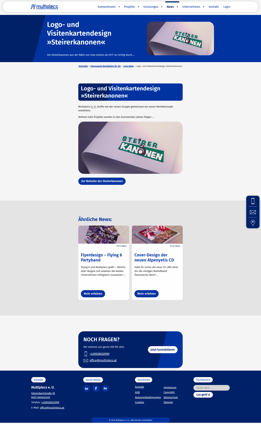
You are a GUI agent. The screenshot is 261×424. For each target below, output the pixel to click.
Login (226, 7)
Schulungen (150, 7)
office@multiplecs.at (52, 407)
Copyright (169, 392)
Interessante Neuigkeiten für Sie (105, 66)
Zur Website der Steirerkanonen (102, 181)
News (170, 7)
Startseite (83, 66)
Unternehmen (191, 7)
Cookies (139, 402)
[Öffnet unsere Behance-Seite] (105, 388)
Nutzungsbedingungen (148, 397)
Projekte (129, 7)
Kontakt (214, 7)
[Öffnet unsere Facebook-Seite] (96, 388)
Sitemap (168, 402)
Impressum (170, 387)
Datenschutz (171, 397)
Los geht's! (203, 394)
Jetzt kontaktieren (162, 349)
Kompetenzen (107, 7)
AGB (137, 392)
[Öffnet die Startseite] (44, 6)
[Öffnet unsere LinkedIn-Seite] (86, 388)
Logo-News (128, 66)
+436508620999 (50, 402)
